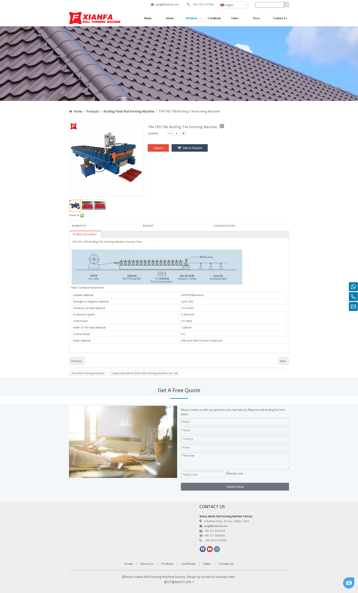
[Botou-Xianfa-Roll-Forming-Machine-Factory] (179, 63)
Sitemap (221, 577)
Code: (216, 225)
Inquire (158, 148)
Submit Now (235, 487)
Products (167, 564)
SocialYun (208, 577)
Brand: (146, 225)
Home (128, 564)
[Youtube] (210, 549)
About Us (146, 564)
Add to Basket (192, 148)
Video (207, 564)
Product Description (85, 234)
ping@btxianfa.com (167, 4)
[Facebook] (203, 549)
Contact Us (226, 564)
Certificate (188, 564)
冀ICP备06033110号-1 (179, 582)
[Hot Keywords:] (286, 4)
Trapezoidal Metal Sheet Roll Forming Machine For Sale (144, 373)
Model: (76, 225)
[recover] (348, 587)
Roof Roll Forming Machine (87, 373)
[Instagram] (217, 549)
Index (231, 577)
